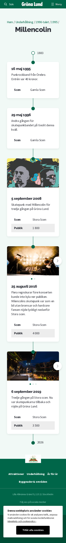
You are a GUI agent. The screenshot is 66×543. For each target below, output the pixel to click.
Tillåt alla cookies (33, 530)
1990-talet (42, 22)
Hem (10, 22)
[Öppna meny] (56, 4)
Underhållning (24, 22)
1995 (54, 22)
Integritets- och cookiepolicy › (22, 521)
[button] (57, 261)
